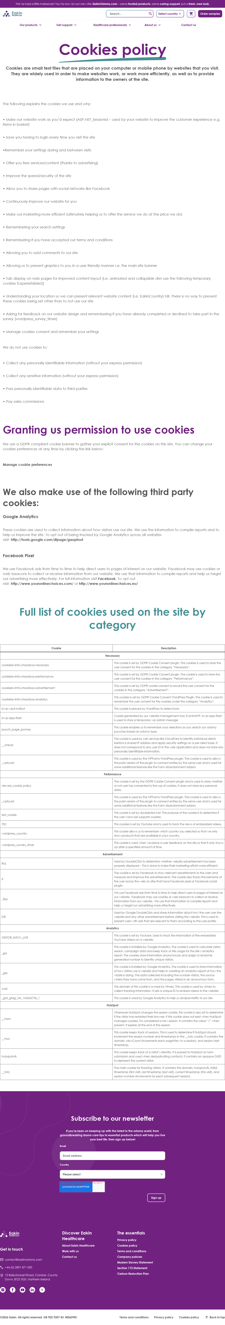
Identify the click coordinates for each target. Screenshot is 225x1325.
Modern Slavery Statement (135, 1262)
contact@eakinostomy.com (23, 1259)
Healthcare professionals (110, 25)
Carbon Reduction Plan (133, 1273)
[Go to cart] (191, 13)
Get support (64, 25)
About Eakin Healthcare (78, 1245)
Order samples (210, 13)
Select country (168, 13)
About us (150, 25)
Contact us (188, 25)
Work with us (70, 1251)
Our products (28, 25)
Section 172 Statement (132, 1268)
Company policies (129, 1257)
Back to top (217, 1317)
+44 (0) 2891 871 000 (18, 1267)
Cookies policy (127, 1245)
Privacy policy (126, 1240)
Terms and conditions (131, 1251)
